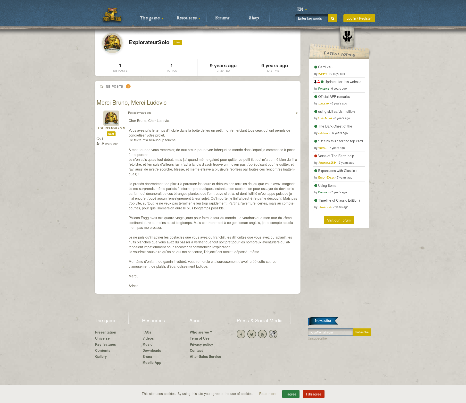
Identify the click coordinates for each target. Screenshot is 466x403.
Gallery (101, 356)
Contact (196, 350)
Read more (268, 393)
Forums (222, 18)
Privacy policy (201, 344)
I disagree (313, 394)
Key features (105, 344)
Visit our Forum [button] (339, 220)
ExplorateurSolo (111, 128)
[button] (302, 10)
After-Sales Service (205, 356)
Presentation (105, 332)
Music (147, 344)
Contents (102, 350)
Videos (148, 338)
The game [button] (150, 18)
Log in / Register (359, 18)
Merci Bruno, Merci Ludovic (131, 102)
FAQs (146, 332)
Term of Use (199, 338)
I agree (290, 394)
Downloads (151, 350)
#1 (297, 112)
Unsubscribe (317, 338)
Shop (254, 18)
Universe (102, 338)
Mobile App (151, 362)
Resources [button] (187, 18)
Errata (147, 356)
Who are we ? (201, 332)
